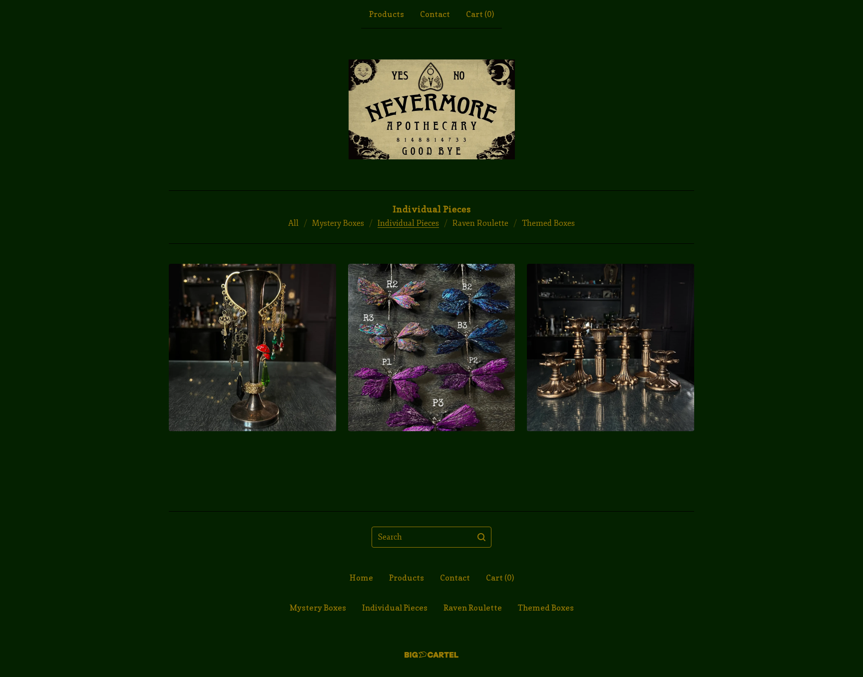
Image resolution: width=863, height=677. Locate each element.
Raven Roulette (480, 223)
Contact (435, 14)
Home (361, 578)
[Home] (432, 109)
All (293, 223)
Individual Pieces (408, 223)
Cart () (480, 14)
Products (386, 14)
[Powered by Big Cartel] (431, 655)
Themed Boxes (548, 223)
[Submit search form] (481, 537)
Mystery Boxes (338, 223)
